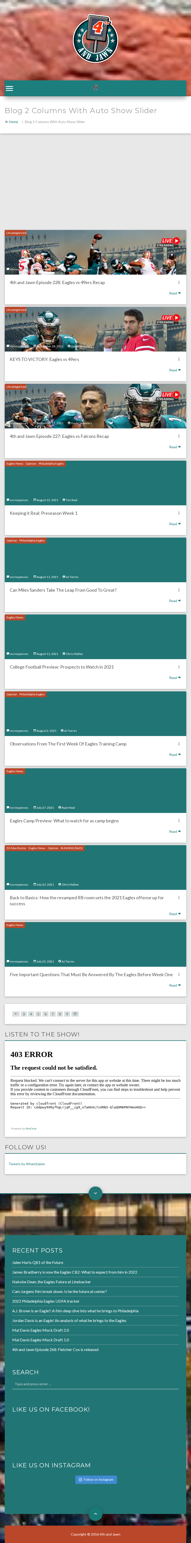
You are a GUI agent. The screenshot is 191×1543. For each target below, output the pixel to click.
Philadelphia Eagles (51, 463)
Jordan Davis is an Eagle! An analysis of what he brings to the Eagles (69, 1320)
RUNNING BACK (72, 848)
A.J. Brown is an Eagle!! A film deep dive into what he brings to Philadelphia (75, 1310)
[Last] (75, 1014)
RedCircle (31, 1128)
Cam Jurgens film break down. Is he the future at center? (59, 1291)
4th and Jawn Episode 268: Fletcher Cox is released (55, 1349)
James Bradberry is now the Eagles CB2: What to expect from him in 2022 (74, 1272)
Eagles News (14, 463)
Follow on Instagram (98, 1479)
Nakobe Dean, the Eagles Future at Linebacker (51, 1281)
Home (13, 122)
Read (173, 293)
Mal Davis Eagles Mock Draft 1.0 (40, 1339)
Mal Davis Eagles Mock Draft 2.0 (40, 1330)
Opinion (31, 463)
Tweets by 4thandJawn (26, 1164)
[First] (16, 1014)
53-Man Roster (16, 848)
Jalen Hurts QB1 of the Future (37, 1262)
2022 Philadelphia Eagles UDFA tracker (46, 1301)
